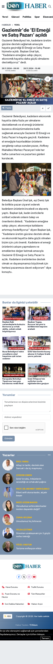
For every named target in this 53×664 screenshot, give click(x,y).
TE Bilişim (33, 625)
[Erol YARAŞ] (8, 465)
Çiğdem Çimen (24, 475)
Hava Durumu (12, 587)
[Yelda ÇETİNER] (8, 533)
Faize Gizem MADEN (26, 502)
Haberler (6, 25)
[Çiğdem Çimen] (8, 478)
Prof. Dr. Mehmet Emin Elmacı (32, 489)
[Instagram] (29, 576)
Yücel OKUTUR (24, 545)
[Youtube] (34, 576)
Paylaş (8, 108)
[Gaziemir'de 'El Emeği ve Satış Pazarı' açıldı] (26, 89)
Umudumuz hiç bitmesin (28, 521)
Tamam (45, 638)
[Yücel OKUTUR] (8, 546)
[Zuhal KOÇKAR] (8, 519)
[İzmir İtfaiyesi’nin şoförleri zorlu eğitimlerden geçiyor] (39, 370)
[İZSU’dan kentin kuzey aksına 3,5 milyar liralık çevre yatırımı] (39, 343)
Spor (37, 17)
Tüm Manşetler (38, 594)
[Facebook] (19, 576)
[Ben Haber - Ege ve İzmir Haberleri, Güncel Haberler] (26, 6)
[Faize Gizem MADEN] (8, 506)
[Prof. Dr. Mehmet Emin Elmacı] (8, 492)
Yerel (5, 17)
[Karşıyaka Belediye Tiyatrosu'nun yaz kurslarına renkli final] (13, 370)
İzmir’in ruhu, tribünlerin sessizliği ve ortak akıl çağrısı (31, 480)
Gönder (8, 438)
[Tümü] (49, 455)
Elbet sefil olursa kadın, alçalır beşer (31, 494)
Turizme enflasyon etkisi (28, 548)
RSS (9, 616)
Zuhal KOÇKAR (24, 517)
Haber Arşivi (37, 604)
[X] (24, 576)
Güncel (15, 17)
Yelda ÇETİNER (24, 530)
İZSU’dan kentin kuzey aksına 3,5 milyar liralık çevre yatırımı (39, 354)
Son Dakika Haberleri (14, 604)
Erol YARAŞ (22, 462)
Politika (27, 17)
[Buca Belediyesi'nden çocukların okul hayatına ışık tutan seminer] (13, 343)
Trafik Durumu (37, 587)
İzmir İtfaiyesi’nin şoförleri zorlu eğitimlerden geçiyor (38, 381)
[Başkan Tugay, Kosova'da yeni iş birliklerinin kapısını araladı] (39, 313)
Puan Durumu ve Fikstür (11, 595)
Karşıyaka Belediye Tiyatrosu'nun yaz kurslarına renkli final (12, 381)
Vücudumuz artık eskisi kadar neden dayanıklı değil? (31, 507)
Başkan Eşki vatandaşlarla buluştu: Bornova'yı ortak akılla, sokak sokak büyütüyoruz (13, 326)
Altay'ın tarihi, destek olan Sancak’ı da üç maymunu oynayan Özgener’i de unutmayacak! (30, 467)
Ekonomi (48, 17)
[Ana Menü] (3, 6)
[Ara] (49, 7)
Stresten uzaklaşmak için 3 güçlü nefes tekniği (33, 535)
